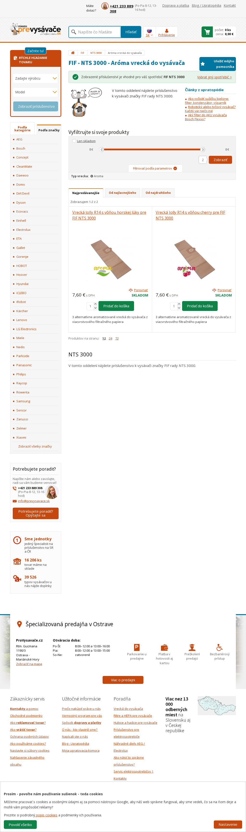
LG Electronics (26, 329)
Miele (20, 338)
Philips (21, 374)
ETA (19, 238)
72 (117, 338)
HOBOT (21, 266)
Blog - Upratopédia (75, 743)
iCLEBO (21, 293)
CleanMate (24, 166)
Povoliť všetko (20, 824)
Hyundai (22, 284)
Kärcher (22, 311)
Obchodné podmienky (26, 715)
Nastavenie (228, 824)
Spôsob (81, 722)
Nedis (20, 347)
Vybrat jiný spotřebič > (214, 77)
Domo (20, 184)
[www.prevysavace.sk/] (35, 29)
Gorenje (22, 256)
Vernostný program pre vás (82, 715)
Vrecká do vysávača (128, 708)
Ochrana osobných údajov (29, 736)
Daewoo (22, 175)
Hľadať (130, 31)
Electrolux (23, 229)
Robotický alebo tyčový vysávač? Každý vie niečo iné (210, 109)
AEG (19, 139)
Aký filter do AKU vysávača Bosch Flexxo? (206, 117)
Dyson (21, 202)
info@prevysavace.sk (34, 501)
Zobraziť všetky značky (35, 446)
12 (104, 338)
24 (110, 338)
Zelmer (21, 428)
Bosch (20, 148)
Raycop (21, 383)
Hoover (21, 274)
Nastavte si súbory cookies (29, 750)
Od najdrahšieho (158, 193)
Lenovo (21, 320)
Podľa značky (49, 130)
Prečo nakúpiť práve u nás (81, 708)
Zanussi (22, 419)
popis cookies (46, 815)
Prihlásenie (166, 35)
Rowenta (22, 392)
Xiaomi (21, 437)
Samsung (23, 401)
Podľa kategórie (22, 128)
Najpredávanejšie (85, 193)
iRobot (21, 302)
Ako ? (28, 722)
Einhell (21, 220)
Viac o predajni (123, 679)
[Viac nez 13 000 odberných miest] (217, 705)
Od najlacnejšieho (122, 193)
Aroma (98, 176)
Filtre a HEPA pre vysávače (133, 715)
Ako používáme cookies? (28, 743)
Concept (22, 157)
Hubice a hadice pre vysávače (135, 722)
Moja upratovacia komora (80, 750)
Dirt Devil (22, 193)
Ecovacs (22, 211)
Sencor (21, 410)
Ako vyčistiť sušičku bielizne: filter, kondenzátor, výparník (207, 100)
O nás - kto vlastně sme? (80, 729)
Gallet (20, 248)
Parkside (22, 356)
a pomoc (24, 708)
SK (148, 35)
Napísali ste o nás (75, 736)
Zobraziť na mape (29, 664)
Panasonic (24, 365)
